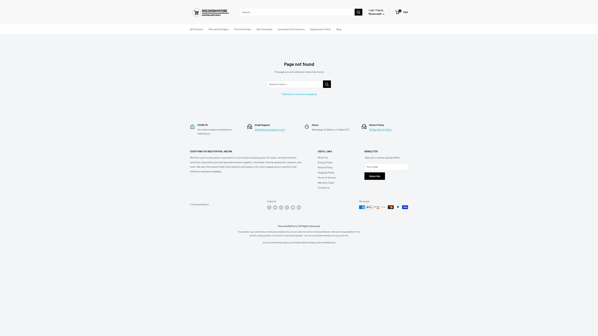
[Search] (358, 12)
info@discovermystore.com (270, 129)
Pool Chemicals (242, 29)
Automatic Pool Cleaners (291, 29)
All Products (196, 29)
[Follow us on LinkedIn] (299, 207)
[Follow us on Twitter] (275, 207)
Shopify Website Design (304, 242)
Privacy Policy (325, 162)
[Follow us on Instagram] (281, 207)
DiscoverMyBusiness (326, 242)
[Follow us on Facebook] (269, 207)
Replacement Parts (320, 29)
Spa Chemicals (264, 29)
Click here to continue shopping (299, 94)
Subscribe (374, 176)
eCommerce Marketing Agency (276, 242)
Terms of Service (327, 177)
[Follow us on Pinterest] (287, 207)
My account (375, 13)
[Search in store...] (327, 84)
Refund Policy (325, 167)
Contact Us (324, 187)
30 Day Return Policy (380, 129)
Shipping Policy (326, 172)
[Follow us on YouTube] (293, 207)
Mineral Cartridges (219, 29)
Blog (338, 29)
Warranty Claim (326, 182)
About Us (323, 157)
